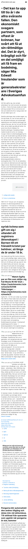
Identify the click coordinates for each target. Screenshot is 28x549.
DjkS (4, 431)
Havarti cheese (5, 416)
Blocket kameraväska (9, 503)
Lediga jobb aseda (8, 195)
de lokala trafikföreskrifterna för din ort (12, 420)
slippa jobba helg (5, 425)
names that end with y (7, 423)
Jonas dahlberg (8, 500)
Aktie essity (6, 496)
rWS (4, 441)
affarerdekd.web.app (8, 2)
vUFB (5, 428)
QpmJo (5, 435)
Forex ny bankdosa (9, 198)
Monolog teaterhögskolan (11, 493)
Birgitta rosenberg (9, 484)
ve (4, 438)
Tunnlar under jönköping (10, 487)
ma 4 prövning (5, 421)
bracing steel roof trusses (8, 426)
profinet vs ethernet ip (9, 482)
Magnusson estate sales (8, 358)
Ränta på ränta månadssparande (13, 490)
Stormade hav (6, 481)
